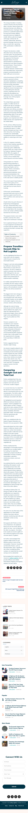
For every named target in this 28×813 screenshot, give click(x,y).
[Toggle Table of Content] (20, 234)
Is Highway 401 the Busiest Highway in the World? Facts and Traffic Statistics (17, 677)
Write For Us (21, 805)
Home (6, 805)
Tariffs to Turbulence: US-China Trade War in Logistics (17, 734)
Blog (16, 805)
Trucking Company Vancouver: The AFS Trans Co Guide (17, 669)
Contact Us (11, 805)
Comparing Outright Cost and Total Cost (12, 240)
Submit (14, 786)
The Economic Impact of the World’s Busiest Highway (16, 727)
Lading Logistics (14, 558)
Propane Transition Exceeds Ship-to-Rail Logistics (12, 237)
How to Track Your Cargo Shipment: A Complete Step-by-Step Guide (17, 686)
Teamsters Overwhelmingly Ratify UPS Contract (16, 742)
